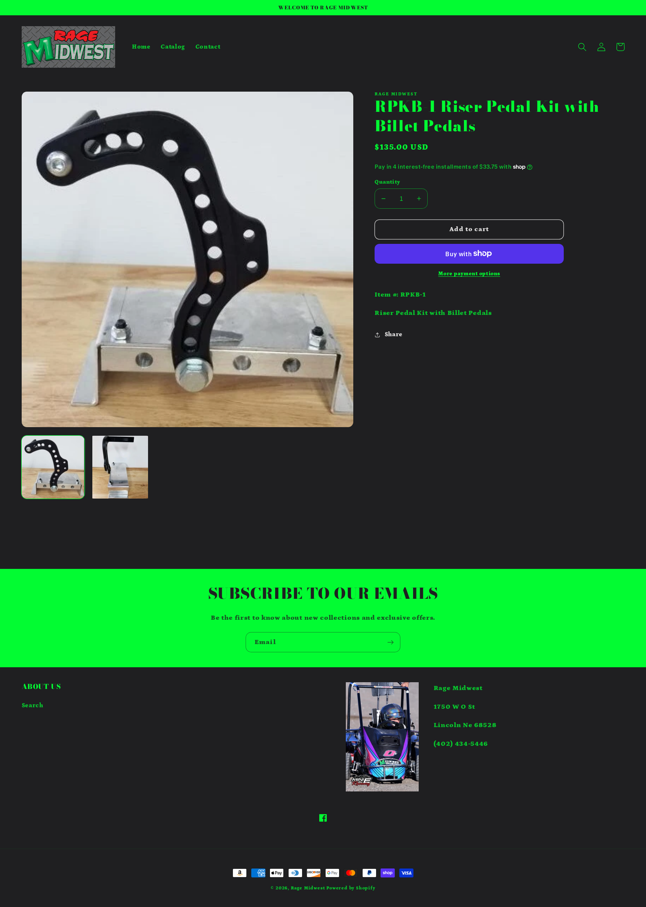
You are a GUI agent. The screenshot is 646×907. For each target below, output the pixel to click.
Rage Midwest (308, 888)
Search (32, 705)
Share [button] (394, 334)
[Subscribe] (390, 642)
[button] (582, 46)
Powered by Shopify (350, 888)
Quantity (387, 182)
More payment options (469, 274)
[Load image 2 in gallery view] (120, 467)
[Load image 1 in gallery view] (53, 467)
